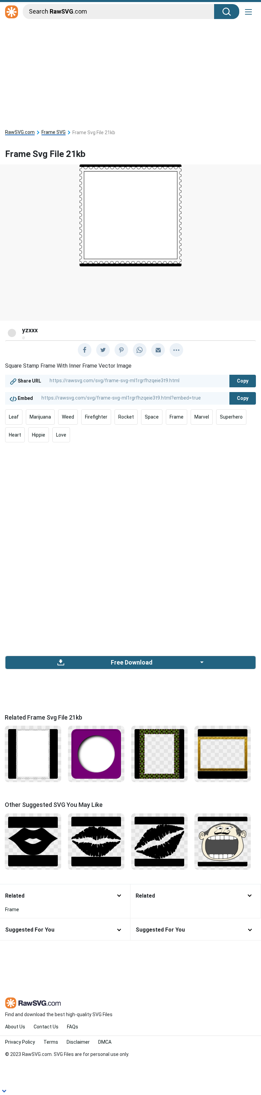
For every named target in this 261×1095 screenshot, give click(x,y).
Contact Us (46, 1026)
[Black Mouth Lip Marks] (159, 841)
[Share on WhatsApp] (139, 350)
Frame (177, 417)
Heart (15, 435)
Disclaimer (78, 1042)
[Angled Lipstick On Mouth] (33, 841)
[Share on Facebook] (84, 350)
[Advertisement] (130, 72)
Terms (51, 1042)
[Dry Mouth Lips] (96, 841)
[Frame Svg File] (96, 753)
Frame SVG (53, 132)
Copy (242, 381)
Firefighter (96, 417)
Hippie (38, 435)
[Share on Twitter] (103, 350)
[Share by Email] (158, 350)
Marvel (201, 417)
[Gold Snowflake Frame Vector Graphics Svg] (222, 753)
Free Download (131, 662)
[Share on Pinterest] (121, 350)
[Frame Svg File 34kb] (33, 753)
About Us (15, 1026)
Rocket (126, 417)
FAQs (72, 1026)
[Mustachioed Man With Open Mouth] (222, 841)
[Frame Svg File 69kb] (159, 753)
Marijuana (40, 417)
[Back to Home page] (11, 12)
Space (152, 417)
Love (61, 435)
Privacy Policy (20, 1042)
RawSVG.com (20, 132)
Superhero (231, 417)
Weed (68, 417)
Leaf (14, 417)
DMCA (104, 1042)
